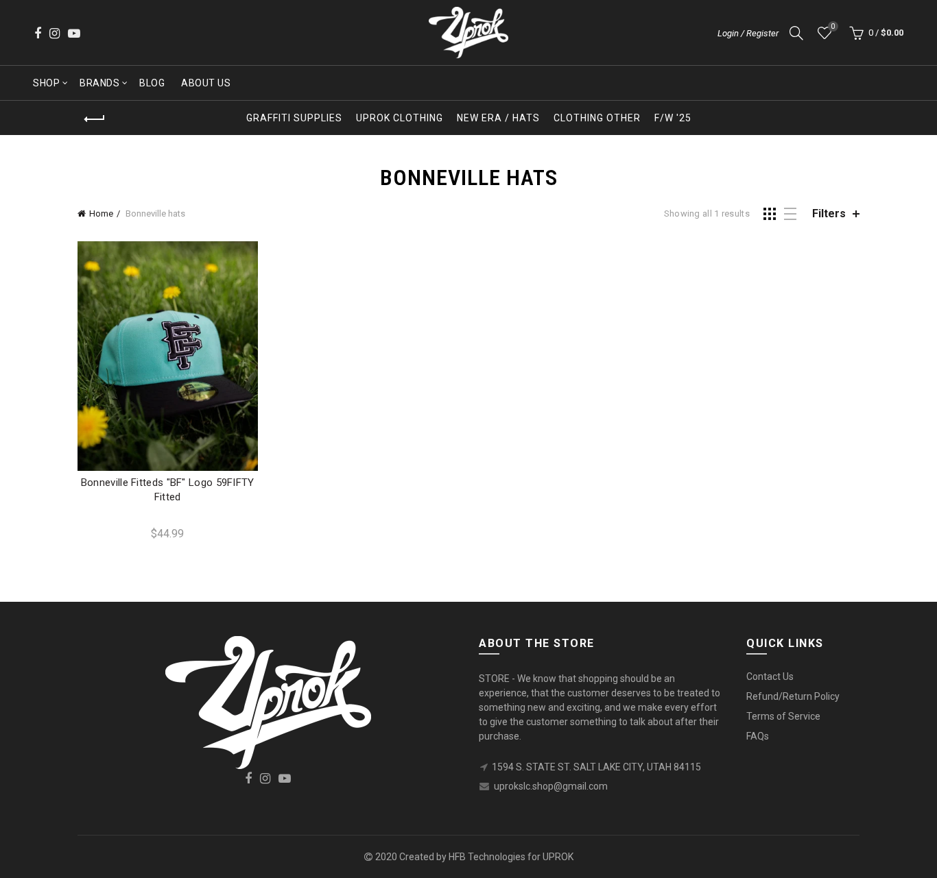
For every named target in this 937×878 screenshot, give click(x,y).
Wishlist (833, 26)
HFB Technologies (487, 856)
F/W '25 (672, 117)
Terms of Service (783, 716)
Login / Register (748, 33)
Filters (829, 213)
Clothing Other (597, 117)
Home (101, 213)
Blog (152, 82)
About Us (205, 82)
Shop (46, 82)
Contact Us (770, 676)
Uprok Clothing (399, 117)
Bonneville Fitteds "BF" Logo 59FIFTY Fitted (167, 489)
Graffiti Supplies (294, 117)
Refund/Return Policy (793, 696)
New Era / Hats (498, 117)
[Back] (95, 119)
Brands (99, 82)
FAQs (757, 736)
